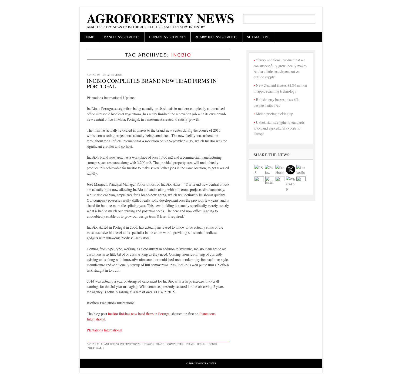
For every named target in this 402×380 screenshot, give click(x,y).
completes (175, 344)
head (200, 344)
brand (160, 344)
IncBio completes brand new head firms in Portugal (152, 83)
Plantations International (104, 329)
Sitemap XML (258, 37)
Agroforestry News (160, 18)
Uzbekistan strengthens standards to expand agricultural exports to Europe (279, 128)
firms (190, 344)
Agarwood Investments (216, 37)
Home (89, 37)
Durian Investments (167, 37)
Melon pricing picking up (274, 113)
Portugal (94, 348)
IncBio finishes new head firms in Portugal (139, 313)
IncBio (212, 344)
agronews (114, 75)
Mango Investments (122, 37)
